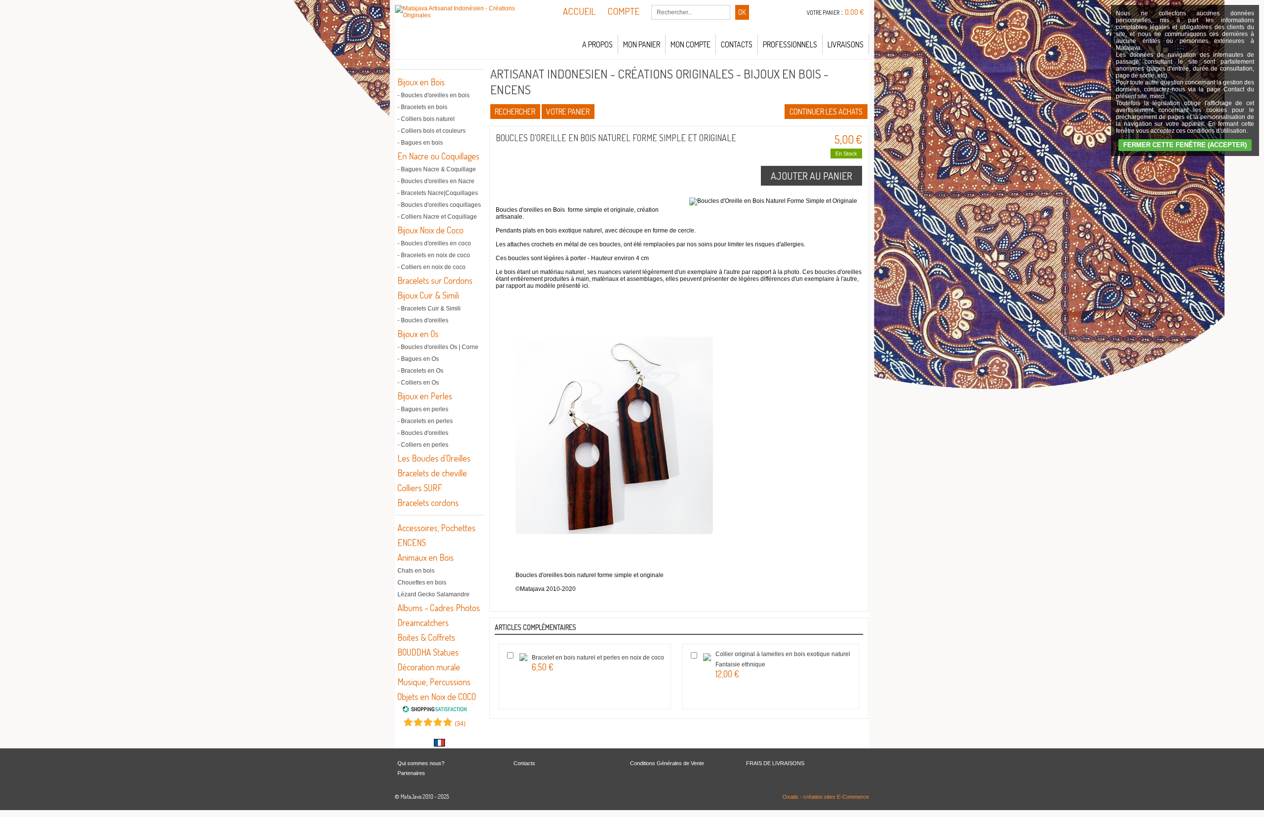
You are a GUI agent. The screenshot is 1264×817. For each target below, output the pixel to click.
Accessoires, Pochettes (436, 527)
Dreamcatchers (423, 622)
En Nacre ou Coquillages (438, 156)
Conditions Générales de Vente (667, 763)
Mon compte (691, 44)
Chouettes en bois (421, 582)
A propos (597, 44)
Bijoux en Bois (421, 82)
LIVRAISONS (846, 44)
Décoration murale (428, 666)
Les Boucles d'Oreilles (434, 458)
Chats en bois (415, 570)
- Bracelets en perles (425, 421)
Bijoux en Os (417, 333)
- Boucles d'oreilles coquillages (439, 204)
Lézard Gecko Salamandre (433, 594)
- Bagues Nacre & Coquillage (436, 169)
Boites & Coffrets (426, 637)
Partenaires (411, 773)
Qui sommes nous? (420, 763)
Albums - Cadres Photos (438, 607)
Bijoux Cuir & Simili (428, 295)
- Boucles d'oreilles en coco (434, 243)
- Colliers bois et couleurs (431, 130)
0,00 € (854, 12)
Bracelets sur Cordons (435, 280)
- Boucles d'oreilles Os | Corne (437, 347)
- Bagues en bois (420, 142)
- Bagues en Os (418, 358)
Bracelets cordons (428, 502)
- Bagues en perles (422, 409)
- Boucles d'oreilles (422, 320)
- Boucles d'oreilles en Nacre (435, 181)
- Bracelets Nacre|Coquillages (437, 193)
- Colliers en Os (418, 382)
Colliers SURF (419, 487)
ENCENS (411, 542)
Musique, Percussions (434, 681)
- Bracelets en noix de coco (433, 255)
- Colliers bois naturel (426, 119)
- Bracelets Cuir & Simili (429, 308)
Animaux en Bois (425, 557)
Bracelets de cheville (432, 472)
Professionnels (790, 44)
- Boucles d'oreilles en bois (433, 95)
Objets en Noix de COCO (436, 696)
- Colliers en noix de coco (431, 267)
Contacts (736, 44)
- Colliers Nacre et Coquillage (437, 216)
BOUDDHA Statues (428, 652)
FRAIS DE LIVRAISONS (775, 763)
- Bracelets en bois (422, 107)
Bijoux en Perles (424, 395)
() (460, 723)
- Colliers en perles (422, 444)
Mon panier (641, 44)
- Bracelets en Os (420, 370)
